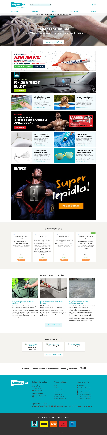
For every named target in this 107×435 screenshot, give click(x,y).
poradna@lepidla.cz (38, 397)
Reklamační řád (58, 394)
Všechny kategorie (53, 355)
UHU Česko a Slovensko (84, 387)
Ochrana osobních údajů (60, 398)
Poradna (93, 11)
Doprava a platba (58, 390)
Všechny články (53, 325)
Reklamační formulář (59, 392)
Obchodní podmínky (59, 396)
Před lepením (14, 11)
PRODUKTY (35, 11)
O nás (55, 385)
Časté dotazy (74, 11)
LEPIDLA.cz (81, 385)
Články (54, 11)
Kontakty (56, 387)
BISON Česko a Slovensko (85, 394)
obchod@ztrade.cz (38, 390)
